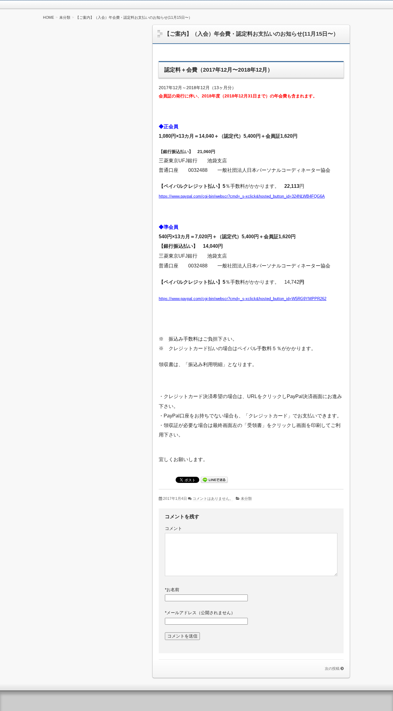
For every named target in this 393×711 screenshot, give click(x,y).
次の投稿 (332, 668)
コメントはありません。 (213, 498)
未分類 (246, 498)
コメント (173, 528)
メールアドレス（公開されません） (200, 612)
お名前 (172, 589)
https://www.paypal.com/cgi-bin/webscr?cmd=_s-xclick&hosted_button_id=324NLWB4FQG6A (242, 196)
